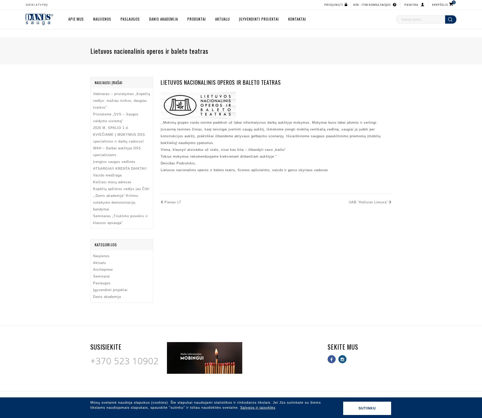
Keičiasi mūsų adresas (112, 182)
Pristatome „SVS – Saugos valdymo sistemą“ (116, 117)
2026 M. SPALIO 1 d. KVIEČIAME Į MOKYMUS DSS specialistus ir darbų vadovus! (119, 134)
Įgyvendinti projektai (259, 19)
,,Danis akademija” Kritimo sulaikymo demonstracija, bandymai (115, 202)
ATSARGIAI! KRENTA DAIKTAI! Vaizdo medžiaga (120, 172)
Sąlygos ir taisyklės (257, 407)
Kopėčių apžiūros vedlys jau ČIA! (121, 189)
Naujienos (102, 19)
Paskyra (411, 5)
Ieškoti (450, 19)
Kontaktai (297, 19)
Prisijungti (333, 5)
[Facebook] (332, 359)
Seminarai (101, 276)
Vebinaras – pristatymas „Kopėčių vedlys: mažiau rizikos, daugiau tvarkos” (121, 100)
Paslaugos (130, 19)
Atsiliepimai (103, 269)
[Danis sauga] (39, 19)
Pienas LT (172, 202)
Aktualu (222, 19)
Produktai (196, 19)
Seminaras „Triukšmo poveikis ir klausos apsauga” (120, 219)
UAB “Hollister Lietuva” (368, 202)
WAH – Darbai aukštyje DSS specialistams (117, 151)
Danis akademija (163, 19)
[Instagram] (342, 359)
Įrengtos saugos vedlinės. (115, 162)
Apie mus (76, 19)
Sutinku (367, 408)
